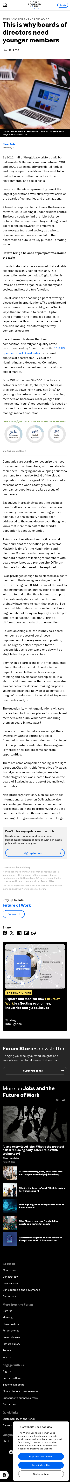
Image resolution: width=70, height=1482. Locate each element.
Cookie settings (41, 1474)
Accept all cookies (41, 1465)
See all (61, 1100)
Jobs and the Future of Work (26, 18)
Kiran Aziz (9, 144)
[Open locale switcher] (4, 1475)
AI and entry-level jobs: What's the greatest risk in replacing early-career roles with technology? (33, 1150)
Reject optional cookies (41, 1456)
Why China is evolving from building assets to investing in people (38, 1222)
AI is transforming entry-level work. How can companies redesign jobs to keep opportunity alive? (41, 1174)
